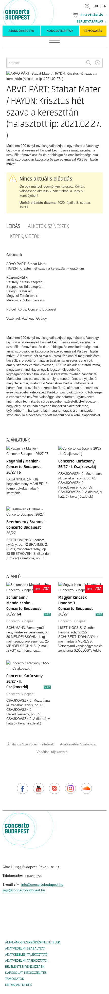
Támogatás (93, 31)
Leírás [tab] (13, 226)
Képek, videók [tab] (24, 236)
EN (104, 6)
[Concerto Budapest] (34, 12)
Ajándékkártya (21, 31)
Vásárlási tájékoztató (52, 752)
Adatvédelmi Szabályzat (25, 948)
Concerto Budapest (20, 621)
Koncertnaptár (60, 31)
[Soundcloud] (86, 788)
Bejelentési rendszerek (24, 966)
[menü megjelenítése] (54, 42)
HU (96, 6)
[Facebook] (22, 788)
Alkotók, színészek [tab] (48, 226)
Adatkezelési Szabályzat (78, 744)
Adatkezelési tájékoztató (26, 954)
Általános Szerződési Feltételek (30, 744)
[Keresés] (88, 62)
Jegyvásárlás (91, 15)
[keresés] (89, 6)
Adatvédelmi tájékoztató (26, 960)
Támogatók (14, 979)
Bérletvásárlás (90, 21)
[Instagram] (70, 788)
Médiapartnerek (18, 985)
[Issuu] (54, 788)
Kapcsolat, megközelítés (26, 973)
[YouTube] (38, 788)
